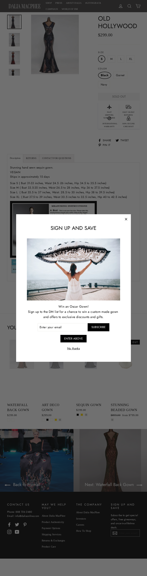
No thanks (73, 348)
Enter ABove (73, 338)
